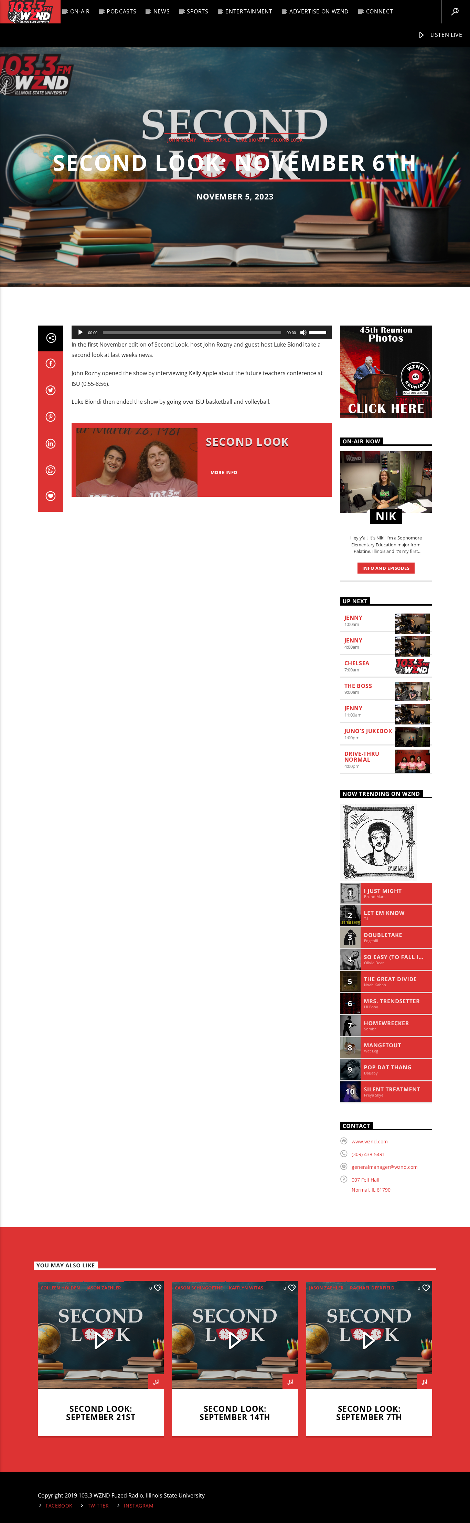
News (161, 11)
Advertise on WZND (319, 11)
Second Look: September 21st (101, 1412)
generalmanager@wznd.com (385, 1167)
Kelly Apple (216, 140)
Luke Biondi (250, 140)
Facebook (59, 1505)
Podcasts (121, 11)
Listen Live (445, 35)
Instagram (138, 1505)
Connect (379, 11)
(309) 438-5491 (368, 1154)
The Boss (358, 686)
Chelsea (357, 663)
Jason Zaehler (103, 1288)
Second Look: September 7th (369, 1412)
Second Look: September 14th (235, 1412)
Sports (198, 11)
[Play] (80, 332)
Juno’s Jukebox (368, 731)
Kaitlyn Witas (246, 1288)
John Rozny (181, 140)
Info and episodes (385, 568)
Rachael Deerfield (372, 1288)
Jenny (353, 617)
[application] (202, 332)
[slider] (318, 332)
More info (224, 472)
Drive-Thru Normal (362, 756)
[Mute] (303, 332)
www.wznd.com (370, 1141)
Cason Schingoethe (199, 1288)
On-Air (80, 11)
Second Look (287, 140)
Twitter (98, 1505)
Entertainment (248, 11)
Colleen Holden (60, 1288)
